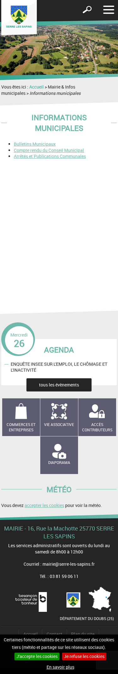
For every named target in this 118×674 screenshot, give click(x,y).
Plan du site (82, 634)
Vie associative (59, 424)
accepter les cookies (44, 505)
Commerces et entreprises (21, 427)
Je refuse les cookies (84, 656)
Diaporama (59, 462)
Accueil (36, 87)
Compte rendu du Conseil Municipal (49, 150)
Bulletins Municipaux (35, 144)
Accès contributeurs (97, 427)
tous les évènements (59, 385)
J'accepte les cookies (37, 656)
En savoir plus (60, 667)
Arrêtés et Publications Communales (50, 156)
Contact (54, 634)
